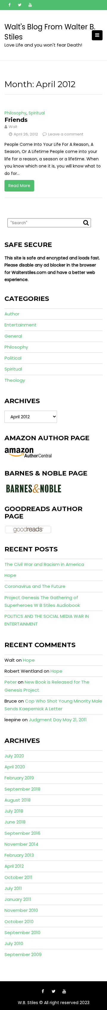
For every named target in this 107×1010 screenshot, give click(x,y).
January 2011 (17, 899)
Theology (14, 380)
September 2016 (22, 833)
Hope (10, 575)
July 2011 (13, 888)
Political (12, 358)
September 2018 (22, 789)
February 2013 (19, 855)
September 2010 (22, 932)
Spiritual (37, 113)
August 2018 (17, 800)
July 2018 (13, 811)
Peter (10, 682)
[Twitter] (19, 5)
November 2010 (21, 910)
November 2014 (21, 844)
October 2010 (19, 921)
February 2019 (19, 778)
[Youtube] (30, 5)
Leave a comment (65, 134)
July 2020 (14, 756)
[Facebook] (9, 5)
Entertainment (20, 325)
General (13, 336)
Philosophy (15, 113)
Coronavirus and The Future (34, 586)
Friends (16, 119)
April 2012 (14, 866)
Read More (19, 186)
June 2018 (15, 822)
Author (11, 314)
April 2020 (14, 767)
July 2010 (13, 943)
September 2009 (23, 954)
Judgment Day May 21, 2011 (58, 720)
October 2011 (18, 877)
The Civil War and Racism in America (44, 564)
